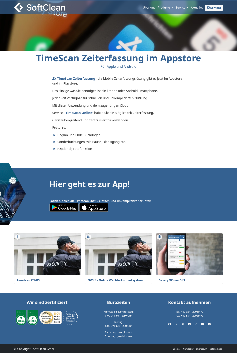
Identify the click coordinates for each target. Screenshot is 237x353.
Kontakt (215, 8)
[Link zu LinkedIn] (189, 324)
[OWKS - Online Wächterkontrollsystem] (118, 254)
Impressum (201, 348)
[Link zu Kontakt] (209, 324)
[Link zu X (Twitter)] (182, 324)
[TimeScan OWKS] (47, 254)
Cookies (176, 348)
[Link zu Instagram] (176, 324)
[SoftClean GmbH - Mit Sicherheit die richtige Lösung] (39, 7)
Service (181, 7)
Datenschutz (216, 348)
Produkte (164, 7)
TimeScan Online (78, 113)
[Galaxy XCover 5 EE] (189, 254)
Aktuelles (197, 7)
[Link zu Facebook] (169, 324)
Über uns (149, 7)
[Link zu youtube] (202, 324)
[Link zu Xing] (196, 324)
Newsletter (188, 348)
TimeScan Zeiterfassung (75, 78)
